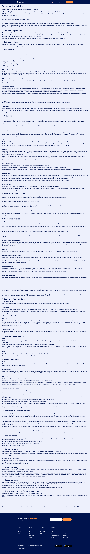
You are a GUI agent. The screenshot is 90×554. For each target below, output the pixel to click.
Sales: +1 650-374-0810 (44, 545)
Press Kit (19, 531)
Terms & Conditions (66, 529)
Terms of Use (65, 531)
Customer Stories (54, 533)
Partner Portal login (21, 548)
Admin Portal (31, 533)
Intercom (30, 529)
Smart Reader (31, 535)
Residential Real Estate (44, 531)
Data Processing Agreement (65, 538)
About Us (19, 529)
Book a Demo (69, 2)
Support (59, 2)
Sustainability (20, 533)
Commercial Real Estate (44, 529)
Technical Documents (55, 535)
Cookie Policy (65, 535)
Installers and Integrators (44, 533)
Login (64, 2)
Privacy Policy (65, 533)
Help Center (53, 529)
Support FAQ (53, 537)
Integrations (31, 537)
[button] (31, 2)
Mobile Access (31, 531)
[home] (20, 2)
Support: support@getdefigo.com (33, 545)
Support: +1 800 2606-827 (22, 545)
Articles (52, 531)
